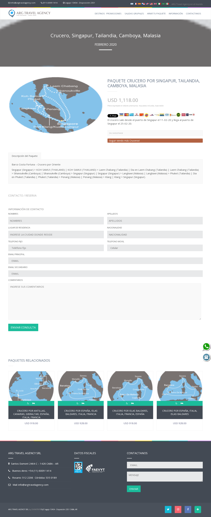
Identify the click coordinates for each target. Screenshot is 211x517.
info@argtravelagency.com (23, 2)
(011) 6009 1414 (50, 2)
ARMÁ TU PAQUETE (156, 13)
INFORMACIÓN (176, 13)
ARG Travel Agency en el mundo (187, 4)
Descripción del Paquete (25, 155)
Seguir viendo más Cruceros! (124, 140)
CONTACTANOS (193, 13)
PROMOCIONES (113, 13)
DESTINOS (100, 13)
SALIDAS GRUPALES (134, 13)
